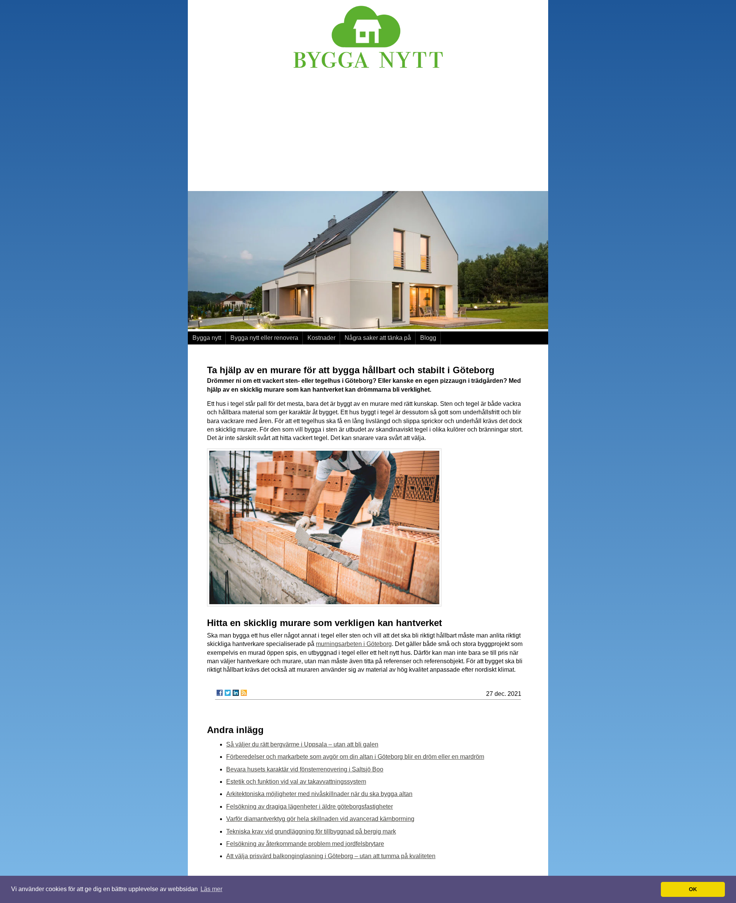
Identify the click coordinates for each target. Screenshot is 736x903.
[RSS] (244, 693)
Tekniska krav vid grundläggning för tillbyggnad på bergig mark (311, 831)
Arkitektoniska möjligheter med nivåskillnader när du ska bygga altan (319, 794)
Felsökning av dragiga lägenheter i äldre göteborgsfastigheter (309, 806)
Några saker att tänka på (378, 338)
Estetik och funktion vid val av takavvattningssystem (296, 781)
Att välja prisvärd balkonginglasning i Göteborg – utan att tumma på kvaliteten (330, 856)
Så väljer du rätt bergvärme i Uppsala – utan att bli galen (302, 744)
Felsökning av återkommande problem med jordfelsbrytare (305, 843)
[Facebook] (220, 693)
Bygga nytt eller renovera (264, 338)
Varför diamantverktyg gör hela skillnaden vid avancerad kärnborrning (320, 819)
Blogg (428, 338)
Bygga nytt (206, 338)
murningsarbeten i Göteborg (354, 644)
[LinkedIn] (236, 693)
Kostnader (321, 338)
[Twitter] (228, 693)
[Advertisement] (368, 131)
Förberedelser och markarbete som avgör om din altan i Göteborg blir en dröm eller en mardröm (355, 756)
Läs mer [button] (211, 889)
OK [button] (693, 889)
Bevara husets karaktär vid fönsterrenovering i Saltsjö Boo (304, 769)
